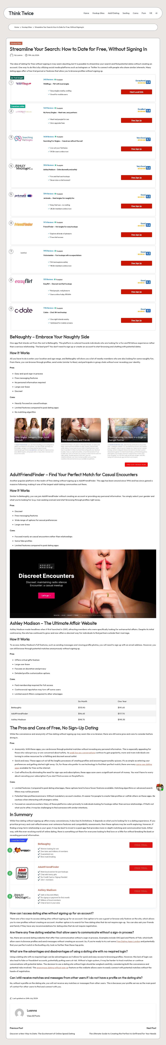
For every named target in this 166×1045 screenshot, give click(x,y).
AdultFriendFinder (48, 867)
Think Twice (21, 13)
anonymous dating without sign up (52, 967)
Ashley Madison (47, 890)
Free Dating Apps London (128, 941)
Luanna (32, 1010)
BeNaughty (44, 844)
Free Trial (141, 845)
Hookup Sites (16, 43)
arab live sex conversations (82, 752)
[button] (33, 1015)
